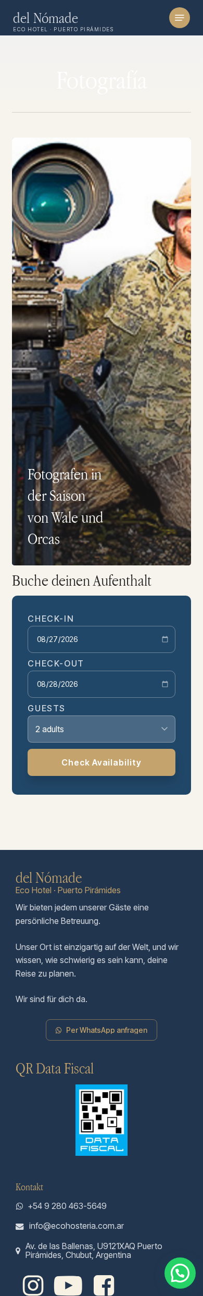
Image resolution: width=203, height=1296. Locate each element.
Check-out (56, 663)
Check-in (51, 618)
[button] (179, 18)
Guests (47, 708)
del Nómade (46, 17)
